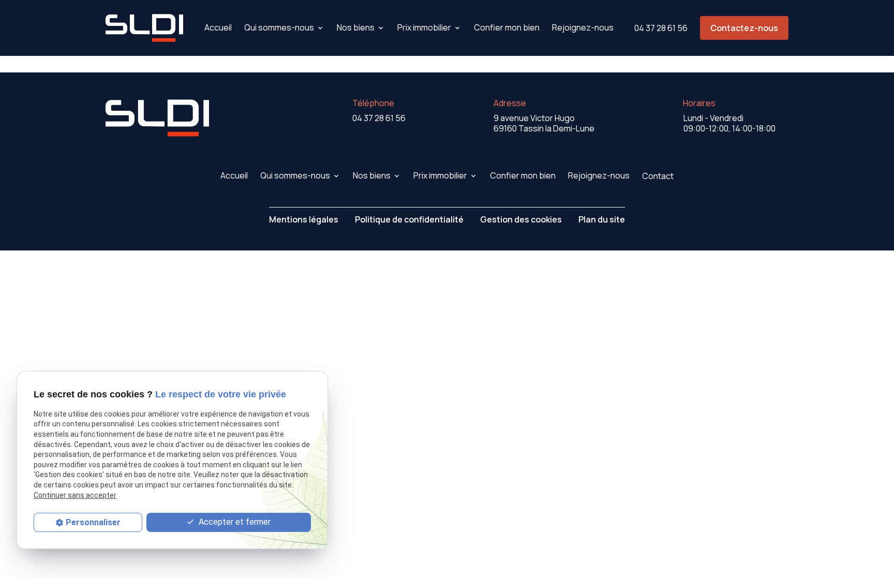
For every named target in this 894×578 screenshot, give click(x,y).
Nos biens (356, 27)
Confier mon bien (507, 27)
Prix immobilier (424, 27)
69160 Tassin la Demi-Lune (544, 123)
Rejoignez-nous (583, 27)
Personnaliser (93, 522)
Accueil (218, 27)
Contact (658, 176)
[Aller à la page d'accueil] (144, 27)
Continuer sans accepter (75, 495)
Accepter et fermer (234, 522)
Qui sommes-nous (279, 27)
